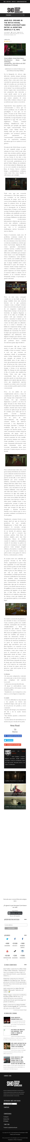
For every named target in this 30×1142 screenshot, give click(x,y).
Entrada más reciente (9, 899)
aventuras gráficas (14, 33)
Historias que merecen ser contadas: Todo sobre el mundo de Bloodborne (18, 1032)
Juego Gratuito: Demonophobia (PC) (16, 1018)
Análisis (21, 32)
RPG (15, 35)
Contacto (14, 1)
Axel (4, 988)
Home (5, 1)
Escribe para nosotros (22, 1)
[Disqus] (15, 833)
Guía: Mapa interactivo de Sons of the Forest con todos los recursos (18, 1044)
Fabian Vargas (7, 995)
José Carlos (6, 969)
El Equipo (5, 1121)
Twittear (10, 740)
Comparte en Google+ (13, 744)
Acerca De (6, 1119)
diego (5, 1004)
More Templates (18, 1139)
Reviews (22, 33)
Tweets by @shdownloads (10, 1127)
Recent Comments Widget (22, 1010)
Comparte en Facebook (14, 736)
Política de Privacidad (15, 1134)
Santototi (6, 978)
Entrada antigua (22, 899)
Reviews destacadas (9, 35)
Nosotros (8, 1)
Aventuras (6, 33)
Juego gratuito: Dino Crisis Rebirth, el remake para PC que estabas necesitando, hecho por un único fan (18, 1060)
